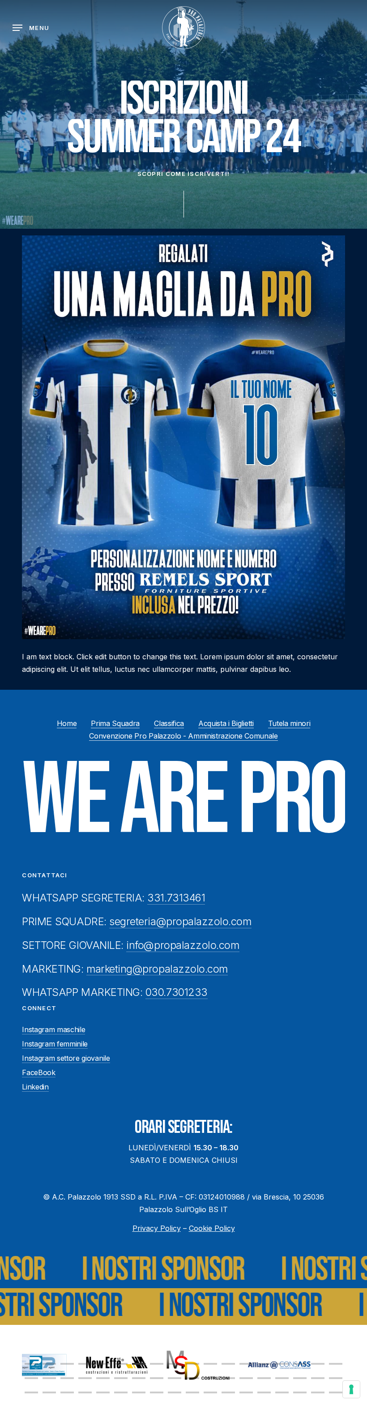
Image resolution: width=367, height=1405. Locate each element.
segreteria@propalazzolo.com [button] (180, 921)
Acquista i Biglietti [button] (226, 723)
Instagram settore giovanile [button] (66, 1058)
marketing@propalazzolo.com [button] (157, 969)
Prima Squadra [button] (115, 723)
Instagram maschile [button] (53, 1029)
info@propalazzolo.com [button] (182, 945)
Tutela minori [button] (289, 723)
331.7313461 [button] (176, 898)
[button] (31, 27)
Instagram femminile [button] (55, 1043)
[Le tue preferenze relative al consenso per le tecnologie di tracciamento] (351, 1389)
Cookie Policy (212, 1228)
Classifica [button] (169, 723)
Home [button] (67, 723)
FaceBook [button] (38, 1072)
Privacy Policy (156, 1228)
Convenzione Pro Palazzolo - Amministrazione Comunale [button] (183, 735)
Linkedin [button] (35, 1086)
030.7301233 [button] (176, 992)
